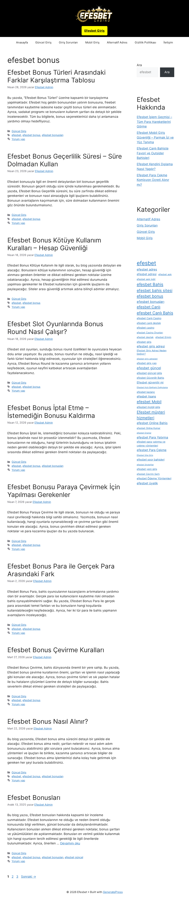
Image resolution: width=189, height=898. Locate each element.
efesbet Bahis (150, 284)
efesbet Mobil (149, 401)
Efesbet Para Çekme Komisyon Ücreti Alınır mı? (153, 179)
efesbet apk (165, 274)
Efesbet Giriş (94, 31)
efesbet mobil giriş (148, 407)
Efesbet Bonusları (33, 797)
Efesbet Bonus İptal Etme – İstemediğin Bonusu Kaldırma (51, 411)
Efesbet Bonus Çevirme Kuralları (55, 650)
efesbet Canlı (148, 307)
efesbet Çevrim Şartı (148, 474)
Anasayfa (22, 42)
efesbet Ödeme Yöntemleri (154, 478)
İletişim (168, 42)
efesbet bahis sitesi (154, 290)
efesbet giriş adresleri (147, 359)
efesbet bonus (31, 135)
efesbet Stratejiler (145, 465)
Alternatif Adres (117, 42)
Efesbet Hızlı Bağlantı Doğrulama (152, 387)
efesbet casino (145, 327)
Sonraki (28, 876)
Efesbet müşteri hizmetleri (151, 415)
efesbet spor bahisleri (150, 459)
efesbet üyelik (147, 483)
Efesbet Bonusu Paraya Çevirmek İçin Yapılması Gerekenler (63, 490)
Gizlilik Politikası (145, 42)
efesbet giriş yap (147, 363)
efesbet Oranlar (144, 433)
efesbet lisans (146, 396)
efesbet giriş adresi (151, 346)
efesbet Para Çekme (151, 450)
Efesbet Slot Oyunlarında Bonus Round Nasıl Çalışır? (55, 327)
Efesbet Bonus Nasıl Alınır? (47, 721)
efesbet (16, 135)
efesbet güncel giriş (149, 373)
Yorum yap (18, 139)
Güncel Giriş (43, 42)
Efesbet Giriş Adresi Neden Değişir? (151, 352)
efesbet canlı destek (149, 323)
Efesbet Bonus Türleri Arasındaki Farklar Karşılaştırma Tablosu (56, 76)
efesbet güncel (74, 857)
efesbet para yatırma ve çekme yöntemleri (151, 443)
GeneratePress (113, 892)
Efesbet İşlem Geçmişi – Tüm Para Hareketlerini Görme (154, 121)
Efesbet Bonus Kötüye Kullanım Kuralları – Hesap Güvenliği (54, 244)
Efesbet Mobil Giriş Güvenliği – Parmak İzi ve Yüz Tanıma (155, 137)
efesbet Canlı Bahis (155, 312)
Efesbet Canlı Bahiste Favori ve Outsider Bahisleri (153, 153)
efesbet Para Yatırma (152, 437)
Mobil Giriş (92, 42)
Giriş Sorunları (68, 42)
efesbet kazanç (146, 392)
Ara (139, 65)
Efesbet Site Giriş (145, 455)
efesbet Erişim (163, 337)
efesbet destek (145, 337)
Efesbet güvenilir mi (150, 382)
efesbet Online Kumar (148, 428)
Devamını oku (70, 843)
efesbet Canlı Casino (149, 318)
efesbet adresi (147, 274)
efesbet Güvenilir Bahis (150, 377)
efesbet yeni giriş (147, 469)
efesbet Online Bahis (152, 423)
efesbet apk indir (146, 279)
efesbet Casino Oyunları (150, 332)
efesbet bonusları (52, 135)
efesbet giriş (144, 341)
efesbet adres (147, 269)
